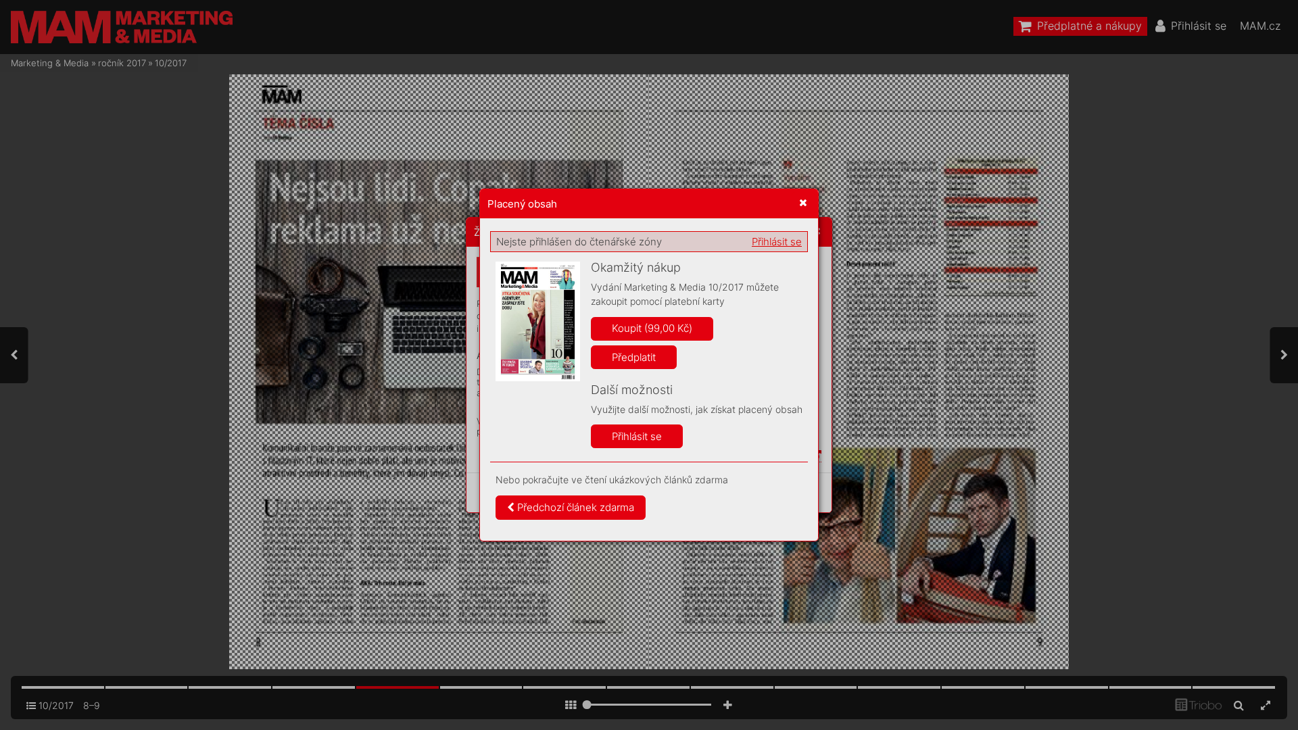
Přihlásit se (777, 241)
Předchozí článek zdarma (574, 507)
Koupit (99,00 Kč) (652, 328)
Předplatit (634, 357)
